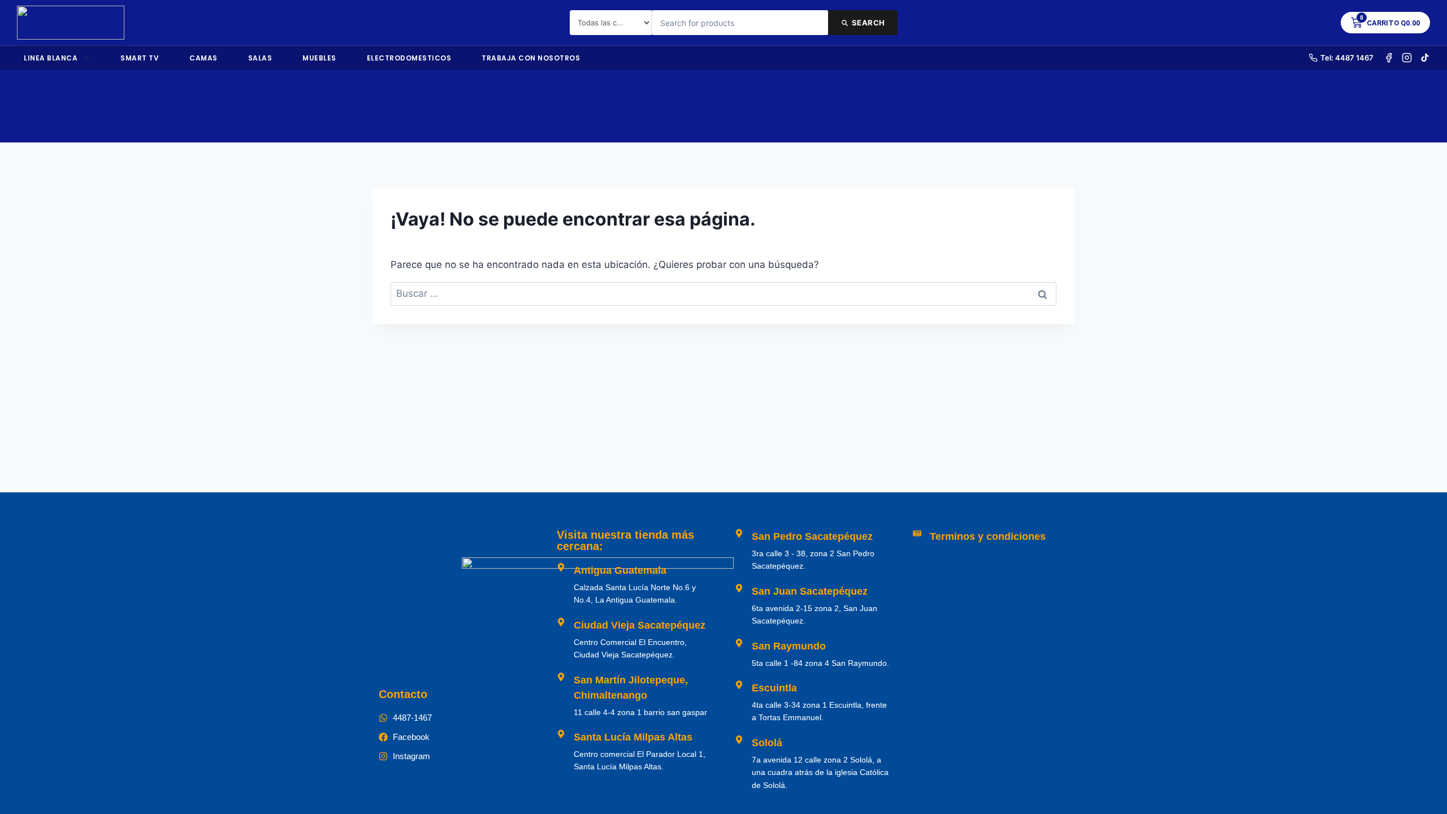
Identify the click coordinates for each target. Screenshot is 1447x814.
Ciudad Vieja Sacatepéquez (639, 625)
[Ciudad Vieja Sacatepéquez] (561, 622)
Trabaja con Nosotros (531, 58)
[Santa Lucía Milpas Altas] (561, 734)
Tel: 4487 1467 (1347, 57)
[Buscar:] (723, 293)
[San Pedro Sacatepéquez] (739, 533)
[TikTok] (1425, 58)
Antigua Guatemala (620, 570)
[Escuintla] (739, 685)
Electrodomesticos (409, 58)
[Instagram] (1407, 58)
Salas (260, 58)
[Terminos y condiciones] (917, 533)
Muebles (319, 58)
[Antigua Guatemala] (561, 567)
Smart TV (139, 58)
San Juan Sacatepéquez (810, 591)
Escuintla (774, 688)
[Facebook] (1389, 58)
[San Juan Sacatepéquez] (739, 588)
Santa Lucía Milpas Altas (633, 737)
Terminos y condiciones (988, 536)
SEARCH (868, 22)
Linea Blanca (50, 58)
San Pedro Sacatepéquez (812, 536)
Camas (203, 58)
